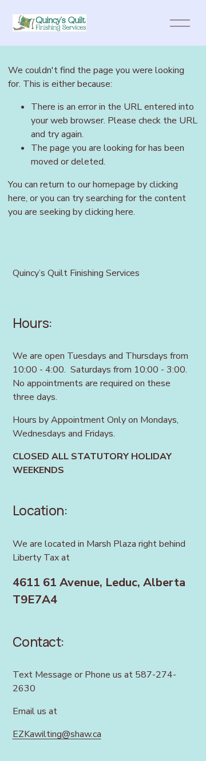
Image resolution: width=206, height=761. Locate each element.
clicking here (109, 212)
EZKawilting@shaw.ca (57, 734)
